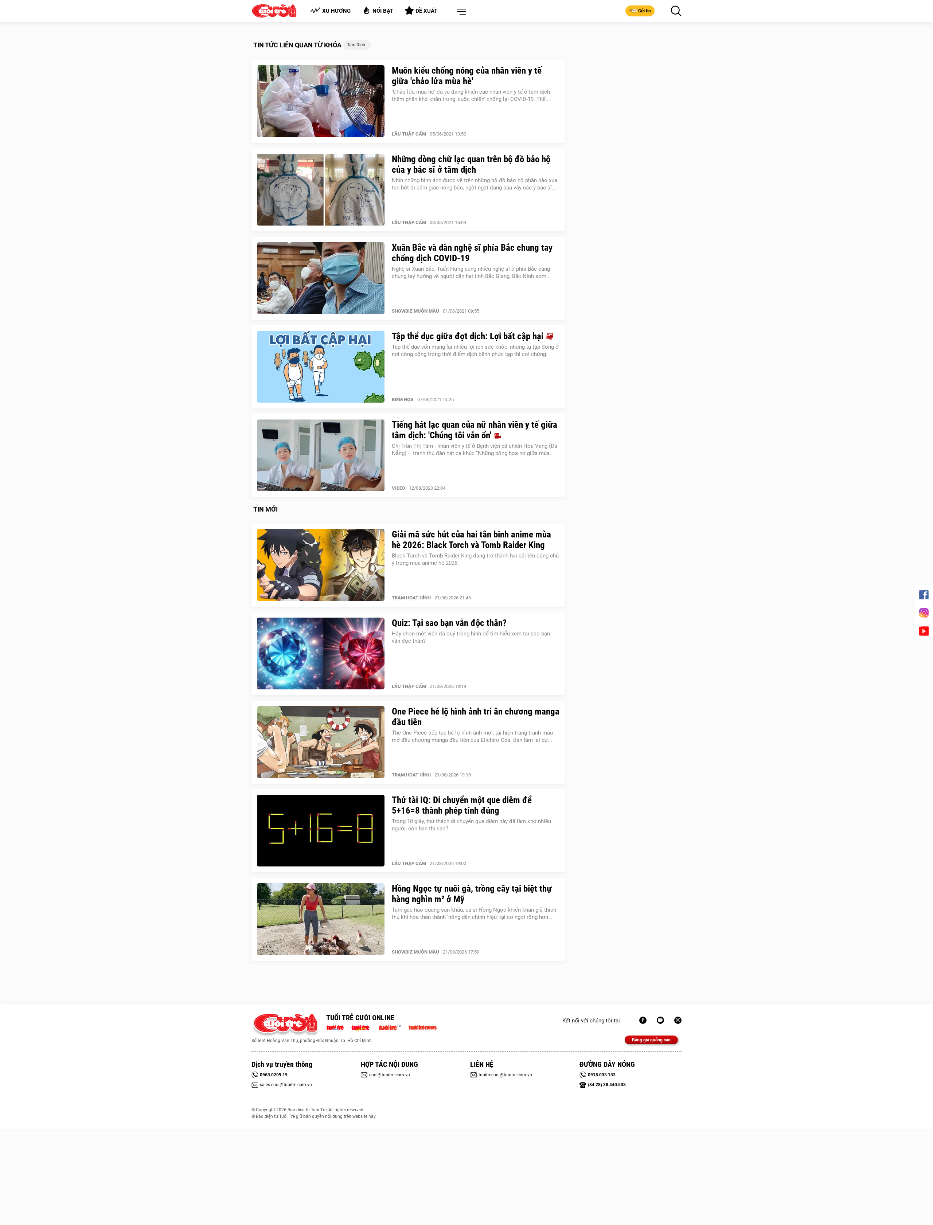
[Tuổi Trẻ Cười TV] (660, 1020)
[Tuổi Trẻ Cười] (678, 1020)
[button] (460, 12)
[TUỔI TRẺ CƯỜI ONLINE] (285, 1025)
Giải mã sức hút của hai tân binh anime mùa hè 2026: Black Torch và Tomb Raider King (471, 539)
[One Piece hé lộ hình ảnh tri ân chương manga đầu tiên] (320, 742)
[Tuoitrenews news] (422, 1026)
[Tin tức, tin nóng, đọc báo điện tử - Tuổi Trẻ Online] (337, 1026)
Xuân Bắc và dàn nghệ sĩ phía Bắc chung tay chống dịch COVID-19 (472, 252)
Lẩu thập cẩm (409, 134)
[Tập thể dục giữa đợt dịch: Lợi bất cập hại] (320, 367)
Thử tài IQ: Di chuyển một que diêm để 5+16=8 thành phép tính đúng (462, 805)
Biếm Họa (403, 399)
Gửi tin (644, 10)
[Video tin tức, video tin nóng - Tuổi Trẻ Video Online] (393, 1026)
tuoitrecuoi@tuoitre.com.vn (505, 1074)
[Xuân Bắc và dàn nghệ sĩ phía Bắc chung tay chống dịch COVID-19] (320, 278)
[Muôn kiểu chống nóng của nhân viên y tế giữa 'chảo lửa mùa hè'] (320, 101)
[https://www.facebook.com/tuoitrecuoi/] (643, 1020)
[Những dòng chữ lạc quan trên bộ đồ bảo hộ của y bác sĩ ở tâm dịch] (320, 190)
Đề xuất (426, 11)
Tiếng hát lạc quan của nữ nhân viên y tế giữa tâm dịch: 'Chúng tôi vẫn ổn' (474, 430)
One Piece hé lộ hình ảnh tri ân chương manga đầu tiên (475, 716)
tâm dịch (356, 44)
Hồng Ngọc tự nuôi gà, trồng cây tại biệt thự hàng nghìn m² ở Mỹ (472, 893)
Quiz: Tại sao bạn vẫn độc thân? (449, 623)
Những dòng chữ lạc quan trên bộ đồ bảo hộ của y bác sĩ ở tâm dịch (471, 164)
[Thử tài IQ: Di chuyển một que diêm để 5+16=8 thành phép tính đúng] (320, 831)
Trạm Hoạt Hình (411, 597)
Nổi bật (382, 11)
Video (398, 488)
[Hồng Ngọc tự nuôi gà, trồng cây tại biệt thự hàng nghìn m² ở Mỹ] (320, 919)
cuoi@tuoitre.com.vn (389, 1074)
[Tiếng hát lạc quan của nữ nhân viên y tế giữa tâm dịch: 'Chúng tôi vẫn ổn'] (320, 455)
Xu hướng (336, 11)
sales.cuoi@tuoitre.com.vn (286, 1084)
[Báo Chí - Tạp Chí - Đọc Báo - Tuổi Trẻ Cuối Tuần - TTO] (363, 1026)
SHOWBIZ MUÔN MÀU (415, 311)
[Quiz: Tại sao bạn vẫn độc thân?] (320, 654)
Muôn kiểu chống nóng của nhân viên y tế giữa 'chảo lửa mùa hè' (467, 75)
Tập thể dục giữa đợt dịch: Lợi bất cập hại (469, 336)
